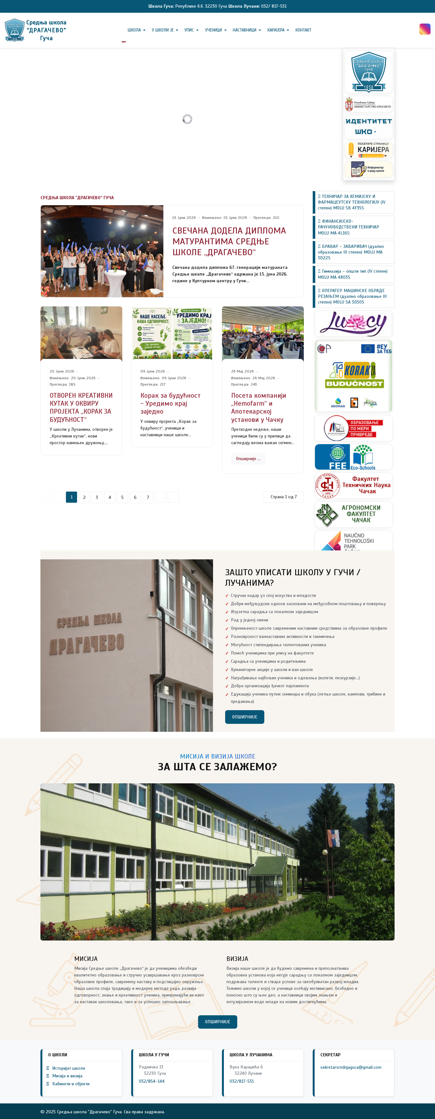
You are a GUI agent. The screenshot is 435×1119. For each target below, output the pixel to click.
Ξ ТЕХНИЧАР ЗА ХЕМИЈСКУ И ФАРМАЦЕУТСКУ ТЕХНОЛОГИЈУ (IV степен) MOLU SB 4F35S (351, 202)
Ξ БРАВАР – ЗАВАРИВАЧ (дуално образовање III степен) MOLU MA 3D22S (351, 252)
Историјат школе (65, 1068)
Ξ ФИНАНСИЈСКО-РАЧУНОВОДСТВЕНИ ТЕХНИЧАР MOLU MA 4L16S (348, 227)
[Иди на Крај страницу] (173, 497)
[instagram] (425, 29)
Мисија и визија (64, 1076)
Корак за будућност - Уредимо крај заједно (170, 403)
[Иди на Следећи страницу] (160, 497)
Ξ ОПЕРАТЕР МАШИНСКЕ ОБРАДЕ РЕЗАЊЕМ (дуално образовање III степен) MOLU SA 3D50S (352, 296)
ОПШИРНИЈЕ (244, 717)
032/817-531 (242, 1081)
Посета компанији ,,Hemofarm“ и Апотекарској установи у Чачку (258, 407)
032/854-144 (152, 1081)
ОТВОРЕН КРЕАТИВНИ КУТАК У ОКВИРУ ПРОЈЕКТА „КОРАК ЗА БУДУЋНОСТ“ (81, 407)
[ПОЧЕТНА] (124, 30)
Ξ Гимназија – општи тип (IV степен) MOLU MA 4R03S (353, 274)
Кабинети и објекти (67, 1084)
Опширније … (248, 458)
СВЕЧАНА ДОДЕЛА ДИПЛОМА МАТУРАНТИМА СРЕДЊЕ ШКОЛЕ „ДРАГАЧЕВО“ (229, 241)
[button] (138, 30)
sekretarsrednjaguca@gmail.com (351, 1067)
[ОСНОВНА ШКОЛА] (36, 30)
